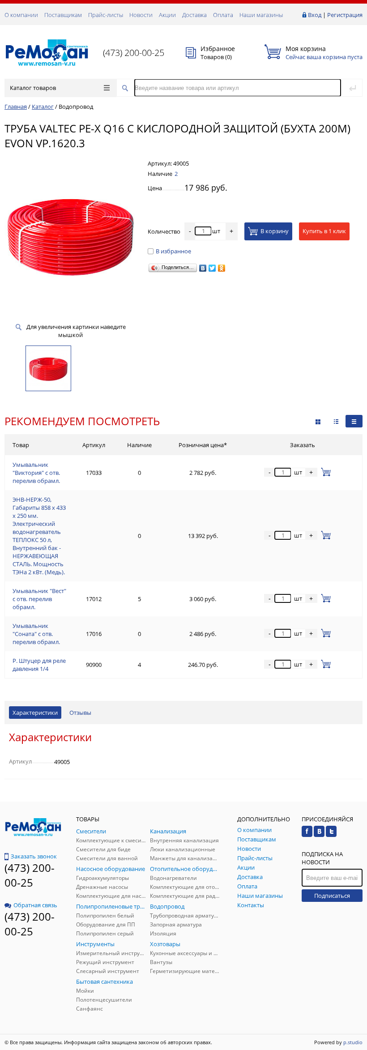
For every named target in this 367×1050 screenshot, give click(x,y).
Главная (15, 106)
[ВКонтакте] (203, 268)
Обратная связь (35, 905)
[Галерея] (336, 421)
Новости (141, 15)
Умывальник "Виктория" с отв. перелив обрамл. (36, 473)
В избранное (173, 251)
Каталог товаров (33, 88)
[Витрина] (318, 421)
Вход (314, 15)
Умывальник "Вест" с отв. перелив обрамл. (39, 599)
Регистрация (345, 15)
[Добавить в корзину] (324, 472)
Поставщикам (63, 15)
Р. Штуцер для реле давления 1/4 (39, 665)
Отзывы (80, 713)
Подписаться (332, 896)
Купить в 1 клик (324, 231)
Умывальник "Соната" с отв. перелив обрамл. (36, 634)
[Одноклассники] (221, 268)
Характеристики (35, 713)
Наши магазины (261, 15)
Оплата (223, 15)
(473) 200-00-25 (133, 53)
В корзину (274, 231)
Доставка (194, 15)
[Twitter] (212, 268)
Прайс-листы (105, 15)
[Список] (354, 421)
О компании (21, 15)
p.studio (353, 1042)
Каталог (43, 106)
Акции (167, 15)
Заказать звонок (34, 856)
